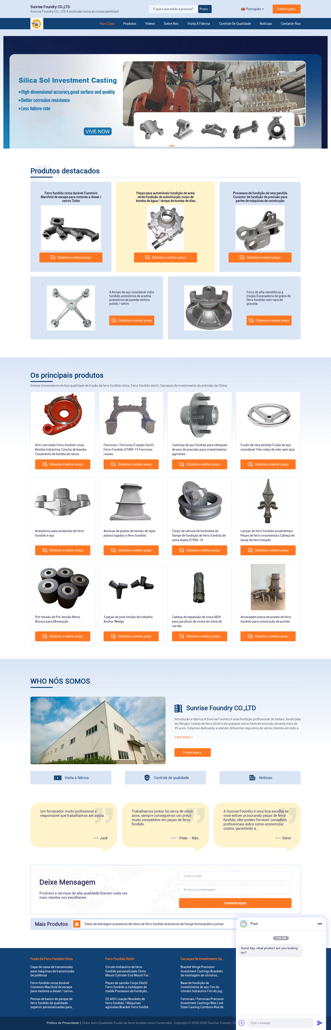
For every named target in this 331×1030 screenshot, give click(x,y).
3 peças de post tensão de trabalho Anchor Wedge (128, 619)
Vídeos (150, 23)
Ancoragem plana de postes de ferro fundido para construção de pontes (265, 619)
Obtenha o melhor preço (74, 257)
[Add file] (242, 1023)
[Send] (319, 1023)
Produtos (129, 23)
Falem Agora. (286, 9)
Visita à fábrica (199, 23)
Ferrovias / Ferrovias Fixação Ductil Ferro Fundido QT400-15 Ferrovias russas (129, 449)
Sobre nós (171, 23)
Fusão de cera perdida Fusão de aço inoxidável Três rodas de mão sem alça (267, 447)
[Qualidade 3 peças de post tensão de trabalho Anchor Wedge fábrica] (131, 587)
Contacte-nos (291, 23)
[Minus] (319, 923)
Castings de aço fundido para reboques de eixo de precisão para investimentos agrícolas (199, 449)
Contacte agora (235, 903)
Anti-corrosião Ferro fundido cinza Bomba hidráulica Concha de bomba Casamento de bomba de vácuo (60, 449)
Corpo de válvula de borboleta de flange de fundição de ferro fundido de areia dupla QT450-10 (199, 535)
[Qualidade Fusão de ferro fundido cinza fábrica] (165, 92)
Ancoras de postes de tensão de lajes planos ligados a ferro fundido (129, 533)
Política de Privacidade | (64, 1023)
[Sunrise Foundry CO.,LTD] (46, 23)
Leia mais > (184, 737)
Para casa (107, 23)
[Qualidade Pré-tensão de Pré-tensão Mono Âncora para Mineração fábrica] (63, 587)
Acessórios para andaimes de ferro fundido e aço (59, 533)
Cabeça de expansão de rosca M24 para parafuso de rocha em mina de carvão (197, 621)
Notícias (266, 23)
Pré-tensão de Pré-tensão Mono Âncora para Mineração (57, 619)
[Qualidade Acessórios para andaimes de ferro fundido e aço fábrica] (63, 501)
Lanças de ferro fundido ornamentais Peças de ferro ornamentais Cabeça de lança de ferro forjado (267, 535)
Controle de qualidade (235, 23)
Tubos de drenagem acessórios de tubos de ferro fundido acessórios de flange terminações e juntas (154, 924)
